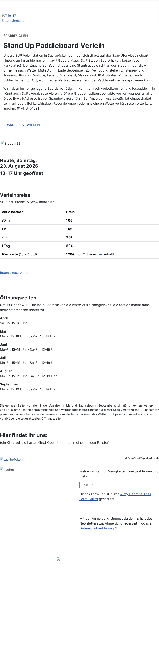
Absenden (91, 509)
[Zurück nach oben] (154, 640)
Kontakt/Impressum (79, 620)
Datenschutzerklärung (97, 528)
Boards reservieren (14, 273)
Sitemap (70, 633)
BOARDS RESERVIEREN (21, 125)
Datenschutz (74, 627)
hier (100, 254)
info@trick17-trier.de (73, 586)
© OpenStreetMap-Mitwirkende (142, 458)
